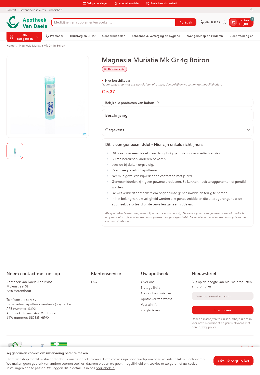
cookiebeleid (105, 367)
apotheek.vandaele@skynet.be (48, 304)
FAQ (94, 282)
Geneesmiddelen (113, 36)
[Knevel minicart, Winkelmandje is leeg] (233, 22)
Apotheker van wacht (156, 299)
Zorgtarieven (150, 310)
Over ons (147, 282)
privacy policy (207, 327)
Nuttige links (150, 287)
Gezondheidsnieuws (33, 10)
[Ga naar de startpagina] (26, 22)
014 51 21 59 (28, 299)
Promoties (56, 36)
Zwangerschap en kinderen (204, 36)
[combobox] (113, 22)
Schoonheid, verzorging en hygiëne (156, 36)
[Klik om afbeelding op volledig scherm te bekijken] (48, 97)
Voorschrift (55, 10)
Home (10, 46)
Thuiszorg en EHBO (83, 36)
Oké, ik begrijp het (233, 360)
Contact (11, 10)
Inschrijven (222, 310)
